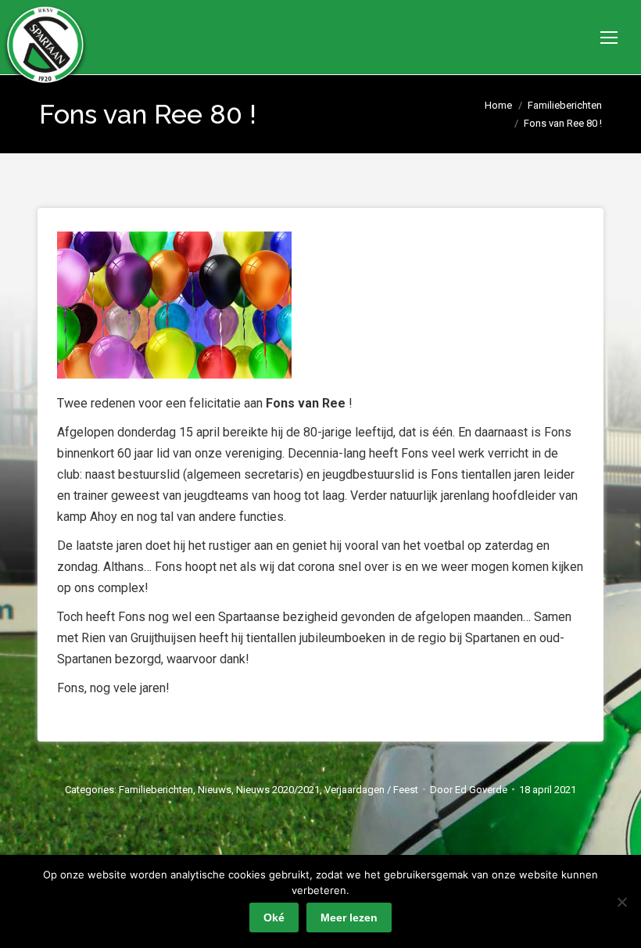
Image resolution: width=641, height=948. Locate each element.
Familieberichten (156, 789)
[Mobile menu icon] (609, 37)
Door (468, 789)
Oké (274, 917)
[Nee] (621, 902)
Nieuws (214, 789)
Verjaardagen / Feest (371, 789)
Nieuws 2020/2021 (278, 789)
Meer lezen (349, 917)
